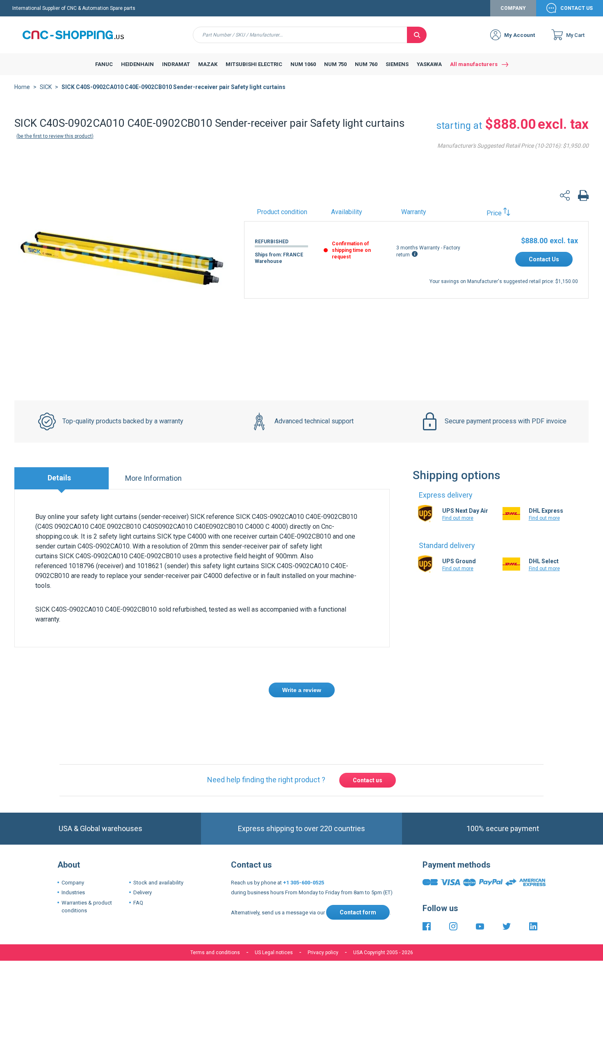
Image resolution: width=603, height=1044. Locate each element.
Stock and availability (158, 883)
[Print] (583, 196)
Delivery (142, 892)
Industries (73, 892)
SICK (46, 87)
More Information (153, 478)
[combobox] (300, 35)
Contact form (358, 912)
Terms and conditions (215, 952)
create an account (250, 720)
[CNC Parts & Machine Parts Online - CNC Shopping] (77, 34)
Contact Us (576, 8)
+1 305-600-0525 (303, 883)
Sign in (206, 720)
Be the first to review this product (55, 136)
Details (59, 477)
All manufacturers (474, 64)
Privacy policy (323, 952)
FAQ (138, 903)
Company (513, 8)
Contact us (367, 780)
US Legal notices (274, 952)
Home (22, 87)
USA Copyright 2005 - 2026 (383, 952)
